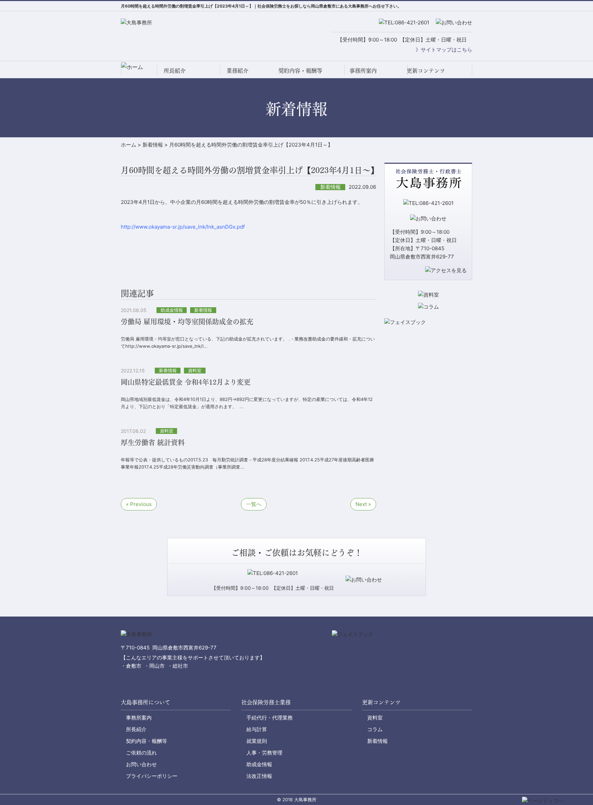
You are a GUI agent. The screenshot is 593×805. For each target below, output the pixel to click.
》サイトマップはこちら (444, 49)
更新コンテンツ (426, 70)
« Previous (139, 504)
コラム (375, 729)
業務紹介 (237, 70)
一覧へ (253, 504)
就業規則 (256, 741)
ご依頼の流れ (141, 752)
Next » (363, 504)
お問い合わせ (141, 764)
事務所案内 (363, 70)
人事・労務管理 (264, 752)
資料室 (375, 717)
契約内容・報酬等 (300, 70)
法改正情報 (259, 776)
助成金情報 (259, 764)
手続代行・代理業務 (269, 717)
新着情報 (377, 741)
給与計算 (256, 729)
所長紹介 (175, 70)
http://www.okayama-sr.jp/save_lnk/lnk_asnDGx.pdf (183, 226)
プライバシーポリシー (151, 776)
